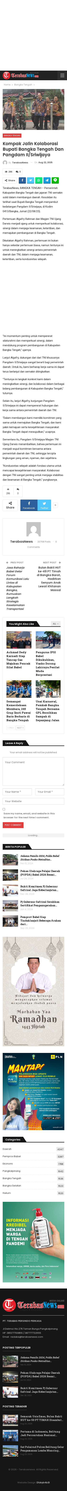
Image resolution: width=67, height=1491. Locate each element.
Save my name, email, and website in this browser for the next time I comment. (29, 815)
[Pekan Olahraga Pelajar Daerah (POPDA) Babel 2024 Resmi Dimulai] (10, 875)
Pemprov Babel (12, 1156)
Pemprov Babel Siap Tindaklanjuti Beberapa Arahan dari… (40, 920)
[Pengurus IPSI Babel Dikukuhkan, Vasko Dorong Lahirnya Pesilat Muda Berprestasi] (48, 640)
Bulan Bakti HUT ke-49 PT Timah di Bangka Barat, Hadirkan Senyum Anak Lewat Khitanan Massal (49, 579)
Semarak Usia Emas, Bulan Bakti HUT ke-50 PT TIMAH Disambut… (41, 1418)
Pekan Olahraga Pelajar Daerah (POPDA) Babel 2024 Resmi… (40, 872)
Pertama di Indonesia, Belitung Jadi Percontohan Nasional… (40, 1433)
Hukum (7, 1193)
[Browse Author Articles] (33, 529)
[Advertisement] (33, 35)
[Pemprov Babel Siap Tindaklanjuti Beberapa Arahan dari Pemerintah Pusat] (10, 921)
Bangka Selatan (12, 1185)
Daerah (7, 1149)
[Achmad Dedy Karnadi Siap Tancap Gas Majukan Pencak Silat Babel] (18, 640)
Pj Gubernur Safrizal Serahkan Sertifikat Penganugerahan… (39, 903)
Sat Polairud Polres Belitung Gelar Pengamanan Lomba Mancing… (42, 1448)
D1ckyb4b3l (43, 1482)
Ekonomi (8, 1163)
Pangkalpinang (11, 1171)
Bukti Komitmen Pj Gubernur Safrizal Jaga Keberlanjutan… (39, 888)
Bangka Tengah (12, 135)
